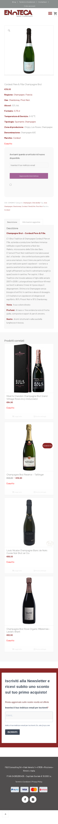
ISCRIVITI (12, 732)
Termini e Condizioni (27, 2)
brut (45, 203)
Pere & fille (31, 206)
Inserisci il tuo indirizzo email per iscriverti (26, 708)
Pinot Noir (25, 100)
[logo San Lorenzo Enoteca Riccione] (24, 13)
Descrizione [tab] (12, 222)
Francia (28, 94)
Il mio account (29, 6)
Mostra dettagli (40, 416)
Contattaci (42, 2)
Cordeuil (17, 138)
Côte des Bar (36, 203)
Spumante (19, 121)
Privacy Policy (37, 782)
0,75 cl (17, 110)
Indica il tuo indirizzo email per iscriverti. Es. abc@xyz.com (27, 725)
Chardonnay (14, 100)
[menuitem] (14, 2)
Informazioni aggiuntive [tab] (31, 222)
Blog (14, 2)
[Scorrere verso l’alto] (5, 813)
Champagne (19, 94)
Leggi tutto (18, 416)
